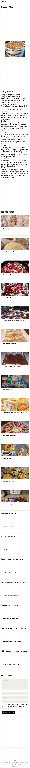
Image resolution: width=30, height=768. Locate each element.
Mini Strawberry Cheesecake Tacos (11, 664)
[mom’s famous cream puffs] (15, 335)
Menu (4, 1)
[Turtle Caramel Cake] (15, 542)
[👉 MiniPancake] (15, 450)
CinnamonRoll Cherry (8, 275)
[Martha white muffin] (15, 496)
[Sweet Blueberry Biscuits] (15, 473)
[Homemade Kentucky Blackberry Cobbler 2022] (15, 312)
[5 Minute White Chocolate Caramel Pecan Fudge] (15, 404)
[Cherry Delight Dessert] (15, 221)
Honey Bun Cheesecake (9, 252)
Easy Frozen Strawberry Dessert (11, 573)
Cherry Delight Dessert (9, 229)
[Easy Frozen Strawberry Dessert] (15, 564)
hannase (26, 762)
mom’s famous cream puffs (9, 343)
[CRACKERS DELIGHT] (15, 519)
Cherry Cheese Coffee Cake (9, 435)
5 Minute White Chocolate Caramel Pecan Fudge (15, 412)
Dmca (11, 764)
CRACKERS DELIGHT (8, 527)
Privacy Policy (15, 766)
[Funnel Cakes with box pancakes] (15, 587)
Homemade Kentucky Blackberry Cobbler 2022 (15, 320)
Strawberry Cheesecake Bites (10, 618)
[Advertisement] (15, 25)
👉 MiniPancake (7, 458)
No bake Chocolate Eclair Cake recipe (12, 366)
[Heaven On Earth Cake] (15, 289)
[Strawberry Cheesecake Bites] (15, 610)
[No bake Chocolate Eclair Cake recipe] (15, 358)
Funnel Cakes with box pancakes (11, 596)
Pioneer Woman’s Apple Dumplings (12, 641)
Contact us (5, 764)
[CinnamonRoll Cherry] (15, 267)
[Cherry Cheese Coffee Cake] (15, 427)
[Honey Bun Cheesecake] (15, 244)
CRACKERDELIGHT (7, 389)
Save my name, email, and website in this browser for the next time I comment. (15, 706)
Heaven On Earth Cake (8, 298)
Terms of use (18, 764)
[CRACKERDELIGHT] (15, 381)
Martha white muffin (8, 504)
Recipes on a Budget (6, 762)
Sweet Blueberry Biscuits (9, 481)
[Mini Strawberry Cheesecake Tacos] (15, 656)
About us (25, 764)
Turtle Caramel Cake (8, 550)
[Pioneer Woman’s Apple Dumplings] (15, 633)
